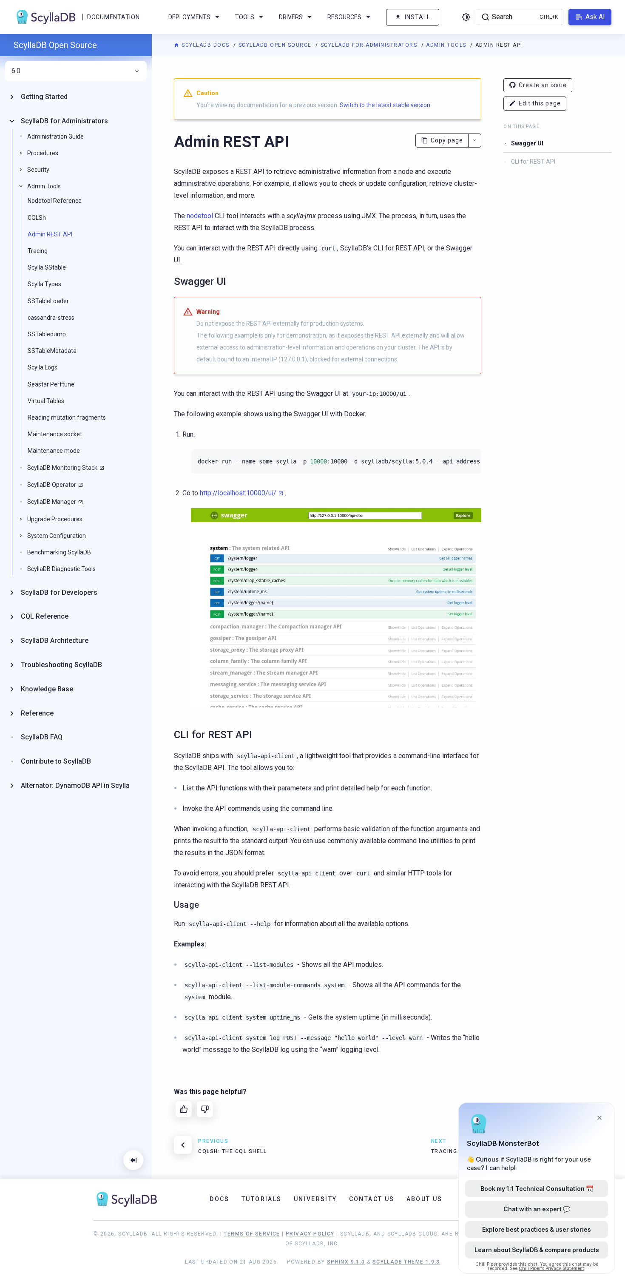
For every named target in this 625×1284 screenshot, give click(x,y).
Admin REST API (50, 234)
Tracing (38, 250)
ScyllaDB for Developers (59, 592)
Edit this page (540, 103)
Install (417, 17)
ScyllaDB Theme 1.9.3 (406, 1262)
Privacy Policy (310, 1234)
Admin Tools (447, 45)
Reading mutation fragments (67, 417)
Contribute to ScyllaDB (56, 761)
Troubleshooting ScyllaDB (61, 665)
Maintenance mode (54, 450)
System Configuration (56, 535)
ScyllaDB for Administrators (370, 45)
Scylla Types (44, 284)
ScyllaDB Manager (51, 501)
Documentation (113, 17)
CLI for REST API (533, 161)
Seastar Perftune (51, 384)
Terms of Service (252, 1234)
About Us (424, 1199)
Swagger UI (527, 143)
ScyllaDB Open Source (276, 45)
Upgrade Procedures (54, 519)
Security (38, 169)
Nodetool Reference (55, 200)
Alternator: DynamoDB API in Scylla (75, 785)
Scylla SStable (47, 267)
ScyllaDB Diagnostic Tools (61, 568)
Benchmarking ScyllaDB (59, 552)
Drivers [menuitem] (291, 17)
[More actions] (474, 141)
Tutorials (261, 1199)
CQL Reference (44, 616)
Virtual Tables (46, 401)
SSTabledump (47, 334)
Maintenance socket (55, 434)
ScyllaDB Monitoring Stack (62, 467)
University (315, 1199)
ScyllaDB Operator (51, 484)
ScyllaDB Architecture (54, 640)
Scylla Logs (42, 367)
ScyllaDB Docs (205, 45)
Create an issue (543, 85)
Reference (37, 713)
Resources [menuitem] (344, 17)
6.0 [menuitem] (15, 71)
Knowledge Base (47, 689)
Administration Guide (55, 136)
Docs (220, 1199)
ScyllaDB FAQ (41, 737)
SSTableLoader (48, 301)
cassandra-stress (51, 317)
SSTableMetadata (52, 350)
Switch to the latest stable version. (386, 105)
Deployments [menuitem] (189, 17)
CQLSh (37, 217)
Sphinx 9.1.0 (346, 1262)
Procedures (42, 153)
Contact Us (372, 1199)
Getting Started (44, 97)
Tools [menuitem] (244, 17)
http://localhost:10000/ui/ (238, 493)
